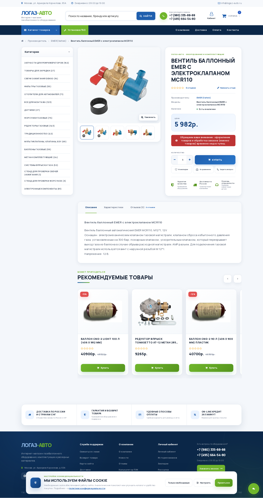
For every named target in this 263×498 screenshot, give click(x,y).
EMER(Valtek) (204, 97)
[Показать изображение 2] (102, 132)
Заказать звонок (209, 468)
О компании (182, 29)
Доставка (201, 29)
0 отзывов (191, 88)
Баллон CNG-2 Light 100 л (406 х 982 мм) (100, 340)
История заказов (167, 457)
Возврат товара (89, 457)
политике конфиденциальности (87, 488)
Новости (124, 457)
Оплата (216, 29)
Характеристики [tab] (113, 207)
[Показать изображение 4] (132, 132)
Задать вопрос (226, 169)
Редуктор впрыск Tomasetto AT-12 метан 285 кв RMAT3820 (155, 340)
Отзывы (123, 463)
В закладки (183, 169)
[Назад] (227, 279)
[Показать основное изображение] (87, 132)
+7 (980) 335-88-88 (211, 449)
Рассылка (163, 469)
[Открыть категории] (56, 30)
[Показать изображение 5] (148, 132)
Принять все (224, 483)
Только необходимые (178, 483)
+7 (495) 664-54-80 (211, 455)
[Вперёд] (237, 279)
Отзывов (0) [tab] (142, 207)
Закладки (163, 463)
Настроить (205, 483)
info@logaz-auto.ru (231, 3)
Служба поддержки (91, 444)
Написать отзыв (227, 88)
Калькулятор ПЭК (128, 469)
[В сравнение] (124, 303)
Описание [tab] (91, 207)
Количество (177, 152)
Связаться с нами (90, 451)
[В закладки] (124, 294)
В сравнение (205, 169)
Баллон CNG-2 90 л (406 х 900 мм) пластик (211, 340)
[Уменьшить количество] (174, 159)
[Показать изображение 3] (117, 132)
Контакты (233, 29)
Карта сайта (87, 463)
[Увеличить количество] (189, 159)
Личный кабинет (168, 444)
